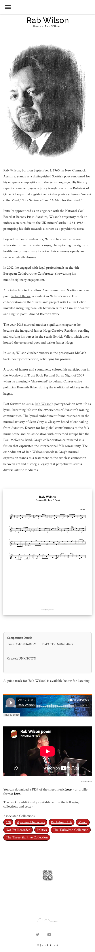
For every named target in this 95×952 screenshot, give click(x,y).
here (68, 789)
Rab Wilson (11, 170)
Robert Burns (20, 296)
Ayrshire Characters (31, 822)
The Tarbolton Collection (70, 830)
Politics (42, 830)
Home (37, 26)
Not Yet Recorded (18, 830)
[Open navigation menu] (7, 7)
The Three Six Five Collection (27, 837)
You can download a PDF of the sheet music (34, 789)
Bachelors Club (61, 822)
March (82, 822)
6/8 (8, 822)
